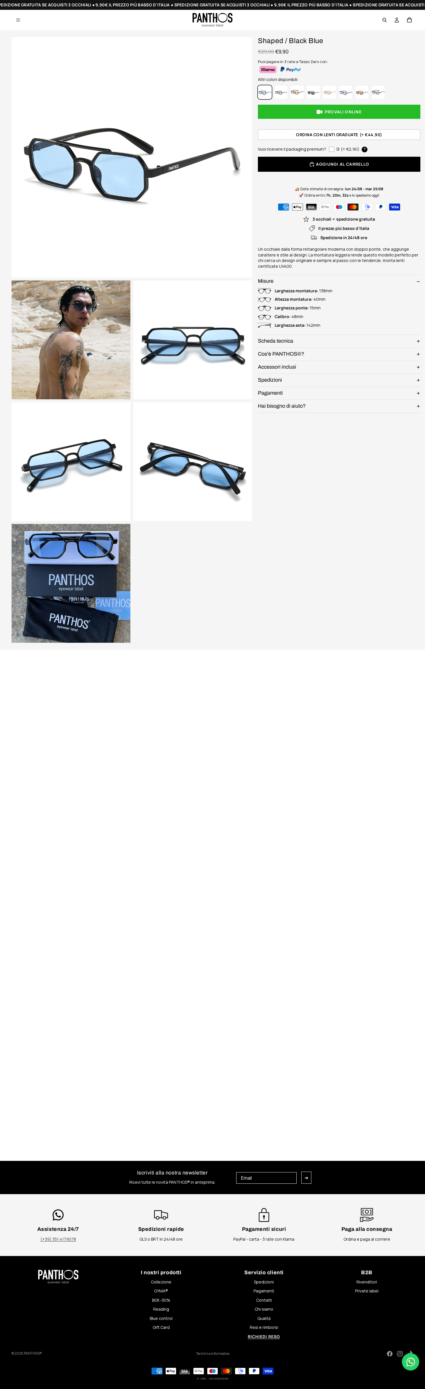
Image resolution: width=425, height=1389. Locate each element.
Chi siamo (264, 1309)
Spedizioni (270, 380)
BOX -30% (161, 1300)
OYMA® (161, 1291)
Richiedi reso (264, 1336)
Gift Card (161, 1327)
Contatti (264, 1300)
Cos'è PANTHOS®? (281, 354)
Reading (161, 1309)
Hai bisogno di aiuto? (282, 406)
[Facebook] (389, 1353)
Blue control (161, 1318)
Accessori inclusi (277, 367)
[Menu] (18, 20)
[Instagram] (399, 1353)
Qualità (264, 1318)
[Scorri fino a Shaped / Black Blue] (104, 653)
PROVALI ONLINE (343, 112)
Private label (366, 1291)
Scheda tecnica (275, 341)
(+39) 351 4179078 (58, 1239)
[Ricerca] (384, 20)
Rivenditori (366, 1282)
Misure (266, 281)
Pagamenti (270, 393)
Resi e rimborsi (264, 1327)
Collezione (161, 1282)
